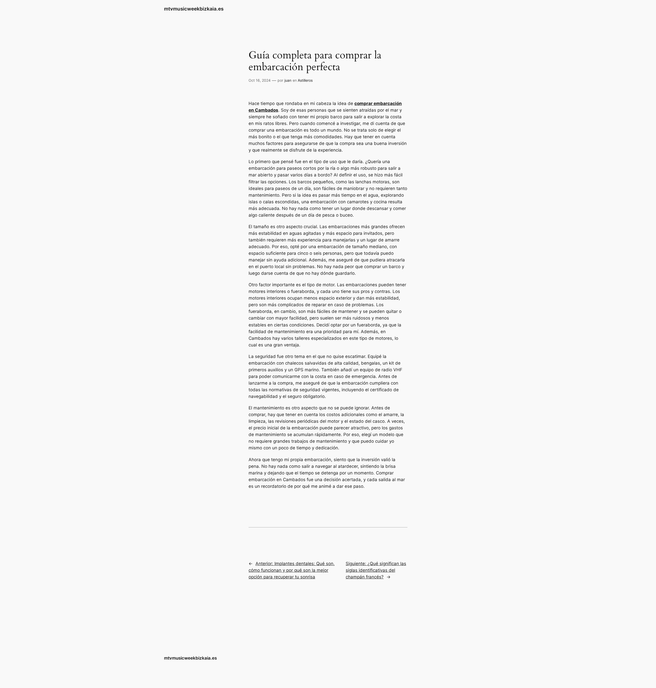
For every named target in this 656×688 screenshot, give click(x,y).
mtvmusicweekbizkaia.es (193, 9)
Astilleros (305, 80)
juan (287, 80)
